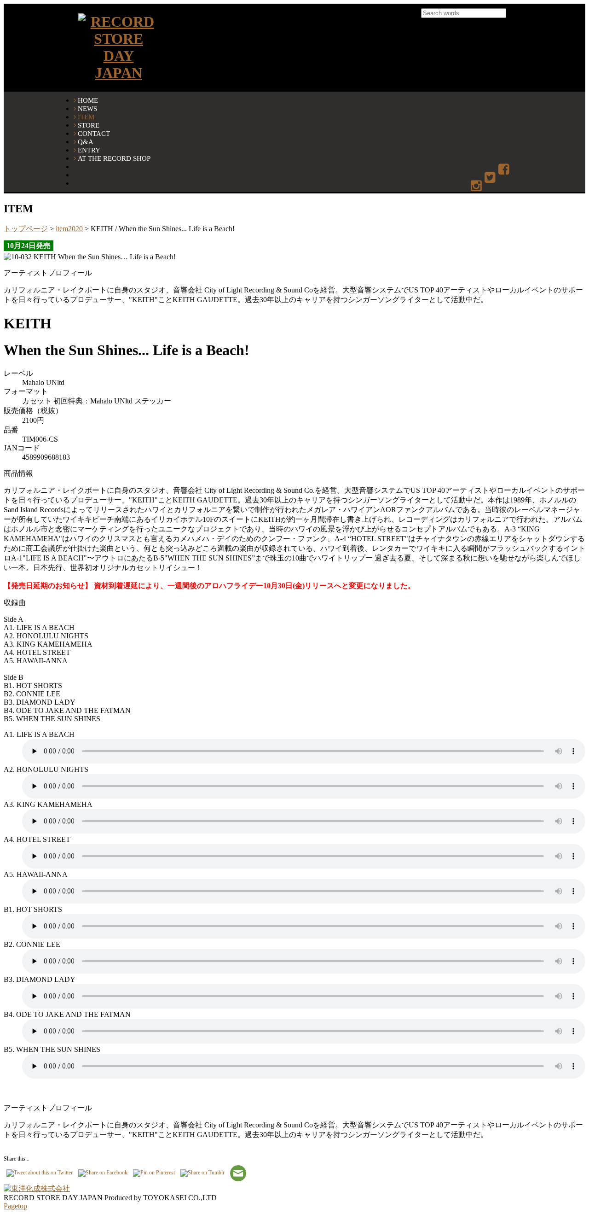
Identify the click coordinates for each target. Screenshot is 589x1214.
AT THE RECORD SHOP (114, 158)
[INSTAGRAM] (477, 186)
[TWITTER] (491, 178)
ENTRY (89, 150)
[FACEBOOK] (504, 170)
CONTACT (94, 133)
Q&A (85, 142)
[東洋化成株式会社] (37, 1188)
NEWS (87, 108)
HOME (88, 100)
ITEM (86, 117)
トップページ (26, 229)
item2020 (69, 229)
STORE (88, 125)
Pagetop (15, 1206)
